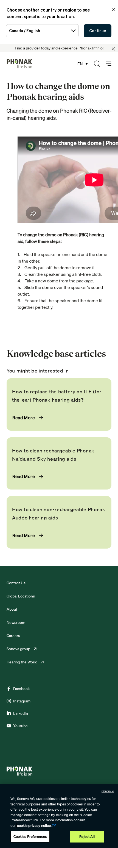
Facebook (21, 688)
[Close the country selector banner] (113, 9)
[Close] (113, 48)
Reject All (86, 836)
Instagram (21, 701)
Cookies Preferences (30, 836)
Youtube (20, 725)
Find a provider (27, 48)
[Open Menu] (108, 64)
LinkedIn (20, 713)
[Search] (97, 63)
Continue (97, 30)
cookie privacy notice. (34, 825)
